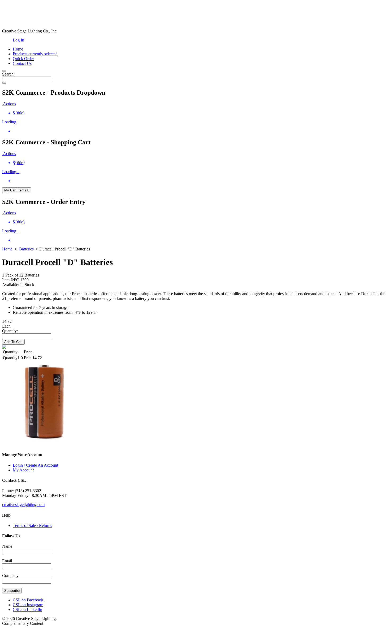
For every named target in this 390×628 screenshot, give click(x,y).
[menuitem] (200, 113)
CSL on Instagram (28, 604)
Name (7, 546)
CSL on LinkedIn (27, 609)
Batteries (26, 249)
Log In (18, 40)
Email (7, 561)
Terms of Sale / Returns (32, 525)
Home (7, 249)
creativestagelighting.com (23, 504)
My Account (23, 470)
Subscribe (12, 591)
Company (10, 575)
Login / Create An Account (35, 465)
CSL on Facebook (28, 600)
